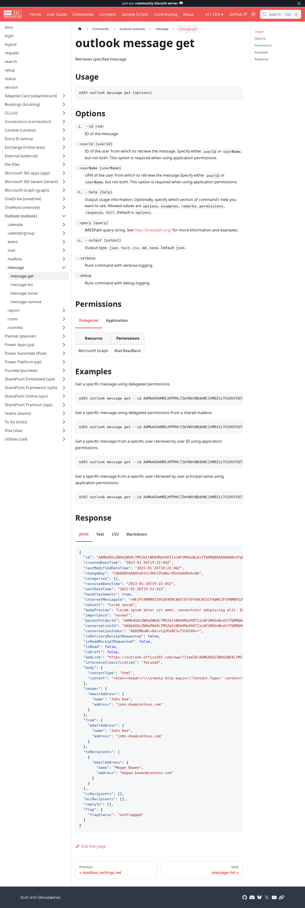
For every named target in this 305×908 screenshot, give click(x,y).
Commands (83, 14)
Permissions (263, 45)
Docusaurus (49, 897)
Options (260, 38)
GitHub (235, 14)
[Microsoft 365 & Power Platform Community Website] (281, 897)
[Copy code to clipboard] (237, 92)
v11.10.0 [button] (212, 14)
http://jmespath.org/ (153, 230)
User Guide (57, 14)
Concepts (107, 14)
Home (35, 14)
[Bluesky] (259, 897)
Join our (150, 3)
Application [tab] (117, 320)
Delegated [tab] (88, 320)
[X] (267, 897)
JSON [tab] (84, 534)
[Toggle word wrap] (228, 398)
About (188, 14)
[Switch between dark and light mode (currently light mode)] (253, 14)
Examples (261, 52)
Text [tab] (100, 534)
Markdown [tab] (136, 534)
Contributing (165, 14)
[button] (35, 96)
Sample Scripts (135, 14)
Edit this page (93, 846)
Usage (258, 31)
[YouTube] (274, 897)
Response (261, 59)
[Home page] (79, 29)
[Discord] (252, 897)
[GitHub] (245, 897)
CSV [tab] (115, 534)
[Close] (299, 3)
